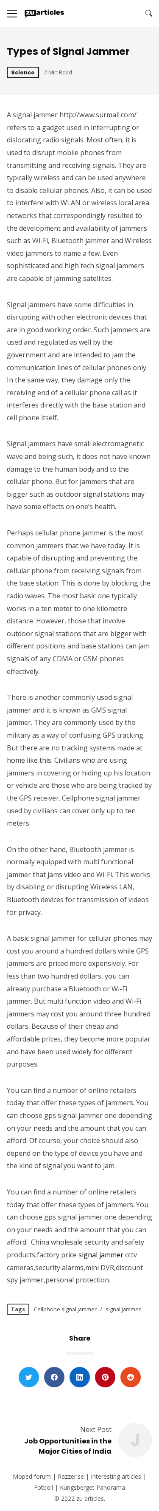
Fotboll (43, 1487)
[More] (12, 13)
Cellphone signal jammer (65, 1309)
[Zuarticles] (44, 13)
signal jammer (100, 1254)
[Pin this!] (105, 1377)
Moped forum (32, 1476)
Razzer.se (71, 1476)
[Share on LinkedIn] (80, 1377)
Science (23, 72)
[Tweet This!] (29, 1377)
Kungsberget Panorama (92, 1487)
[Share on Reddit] (130, 1377)
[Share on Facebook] (54, 1377)
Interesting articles (116, 1476)
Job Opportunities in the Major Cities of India (68, 1446)
